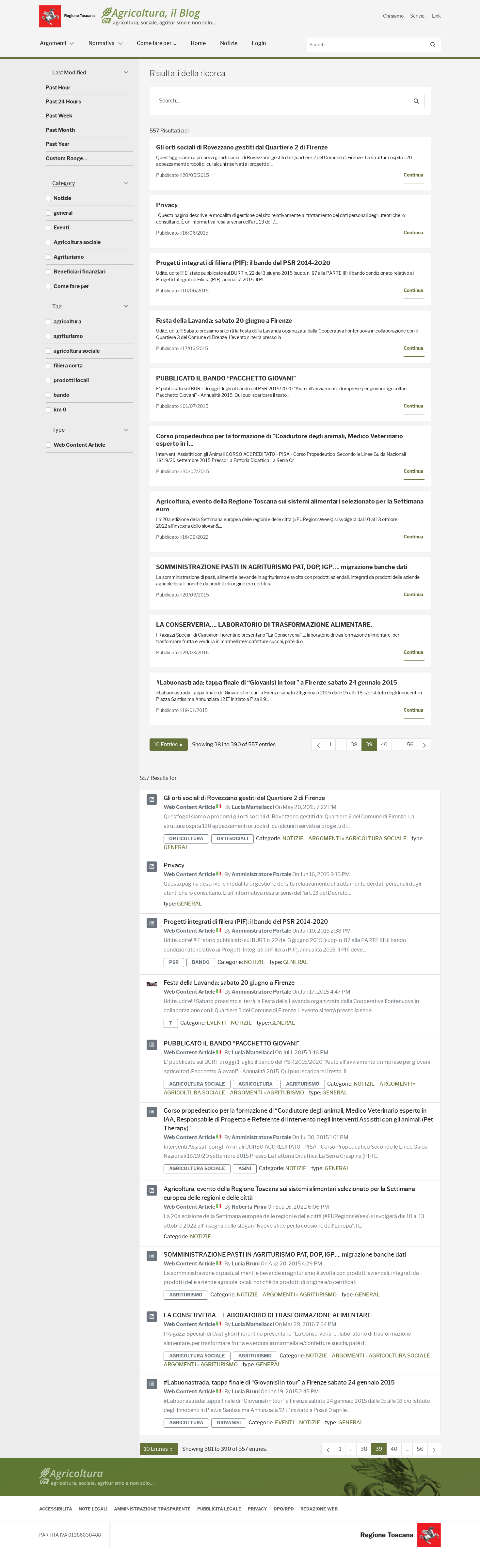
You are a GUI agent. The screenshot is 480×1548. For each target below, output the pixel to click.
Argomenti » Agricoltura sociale (357, 838)
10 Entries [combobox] (171, 746)
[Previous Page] (318, 744)
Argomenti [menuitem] (53, 43)
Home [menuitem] (198, 43)
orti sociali (232, 839)
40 (386, 746)
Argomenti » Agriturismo (267, 1093)
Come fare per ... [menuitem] (156, 43)
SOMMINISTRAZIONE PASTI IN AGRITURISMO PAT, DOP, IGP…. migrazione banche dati (282, 567)
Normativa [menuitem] (101, 43)
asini (244, 1168)
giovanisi (229, 1423)
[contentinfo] (240, 1503)
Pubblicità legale (219, 1508)
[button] (89, 73)
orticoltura (186, 839)
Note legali (93, 1508)
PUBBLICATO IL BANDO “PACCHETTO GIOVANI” (226, 378)
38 (356, 746)
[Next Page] (424, 744)
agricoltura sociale (197, 1084)
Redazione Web (319, 1508)
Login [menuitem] (259, 43)
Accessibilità (55, 1508)
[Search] (433, 44)
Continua (413, 175)
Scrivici (417, 16)
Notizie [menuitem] (228, 43)
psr (174, 962)
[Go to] (67, 16)
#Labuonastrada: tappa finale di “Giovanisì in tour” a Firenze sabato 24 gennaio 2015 (276, 682)
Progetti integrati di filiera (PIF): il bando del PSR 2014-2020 (243, 263)
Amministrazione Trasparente (152, 1508)
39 (371, 746)
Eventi (216, 1023)
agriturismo (302, 1084)
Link (436, 16)
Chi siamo (393, 16)
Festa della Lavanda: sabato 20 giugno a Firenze (224, 320)
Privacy (167, 205)
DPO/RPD (284, 1508)
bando (201, 962)
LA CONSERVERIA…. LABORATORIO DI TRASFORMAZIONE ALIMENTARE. (264, 624)
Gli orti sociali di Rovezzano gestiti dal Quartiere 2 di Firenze (242, 147)
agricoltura (255, 1084)
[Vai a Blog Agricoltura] (158, 16)
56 (412, 746)
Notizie (292, 838)
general (176, 847)
